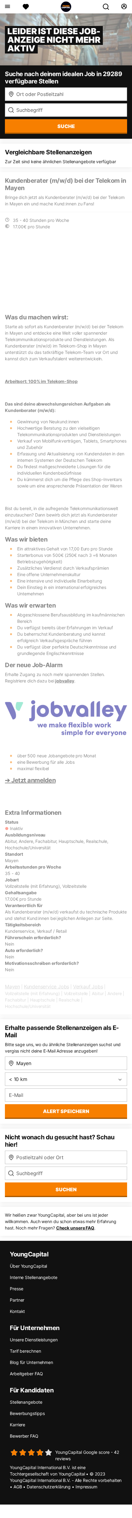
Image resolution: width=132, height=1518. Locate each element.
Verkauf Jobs (88, 986)
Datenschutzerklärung (49, 1486)
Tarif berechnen (25, 1351)
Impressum (86, 1486)
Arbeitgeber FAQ (26, 1373)
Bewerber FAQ (24, 1436)
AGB (18, 1486)
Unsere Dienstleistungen (34, 1339)
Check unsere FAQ (75, 1227)
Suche (66, 126)
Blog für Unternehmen (31, 1362)
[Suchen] (108, 6)
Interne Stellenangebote (33, 1277)
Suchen (66, 1189)
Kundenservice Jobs (46, 986)
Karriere (17, 1424)
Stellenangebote (26, 1402)
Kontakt (17, 1311)
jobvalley (64, 680)
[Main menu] (7, 6)
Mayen (12, 986)
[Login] (124, 6)
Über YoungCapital (28, 1266)
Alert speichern (66, 1111)
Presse (16, 1288)
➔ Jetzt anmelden (30, 780)
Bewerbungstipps (27, 1413)
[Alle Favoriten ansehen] (25, 6)
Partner (17, 1300)
